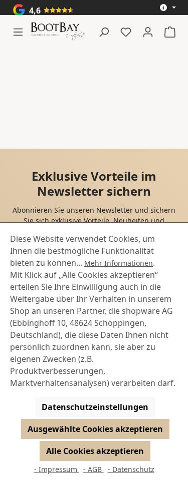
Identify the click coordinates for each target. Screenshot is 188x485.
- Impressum (56, 469)
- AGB (93, 469)
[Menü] (21, 32)
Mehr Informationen (118, 263)
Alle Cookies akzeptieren (95, 450)
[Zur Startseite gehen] (57, 32)
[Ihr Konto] (148, 32)
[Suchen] (104, 32)
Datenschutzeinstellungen (95, 406)
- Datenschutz (131, 469)
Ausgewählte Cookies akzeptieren (95, 428)
